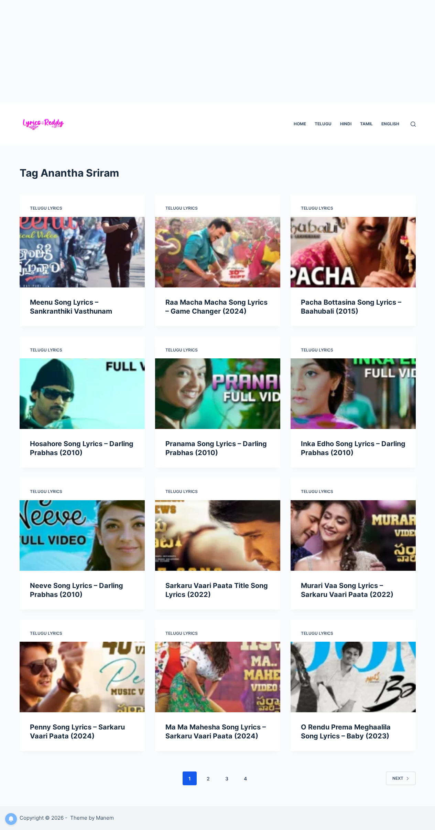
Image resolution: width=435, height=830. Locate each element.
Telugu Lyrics (46, 208)
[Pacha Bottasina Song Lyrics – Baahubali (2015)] (353, 252)
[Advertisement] (217, 51)
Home (300, 123)
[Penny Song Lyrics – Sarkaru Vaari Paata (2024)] (82, 677)
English (390, 123)
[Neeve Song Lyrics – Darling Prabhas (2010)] (82, 535)
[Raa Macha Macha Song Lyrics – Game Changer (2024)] (217, 252)
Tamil (366, 123)
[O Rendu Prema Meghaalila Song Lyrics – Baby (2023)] (353, 677)
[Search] (413, 124)
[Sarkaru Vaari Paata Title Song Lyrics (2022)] (217, 535)
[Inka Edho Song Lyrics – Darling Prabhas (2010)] (353, 393)
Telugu (323, 123)
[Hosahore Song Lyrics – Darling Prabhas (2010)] (82, 393)
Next (397, 778)
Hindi (345, 123)
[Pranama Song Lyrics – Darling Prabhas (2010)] (217, 393)
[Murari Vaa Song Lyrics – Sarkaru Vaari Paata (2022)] (353, 535)
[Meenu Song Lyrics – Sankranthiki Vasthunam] (82, 252)
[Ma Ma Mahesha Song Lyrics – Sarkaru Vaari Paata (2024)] (217, 677)
